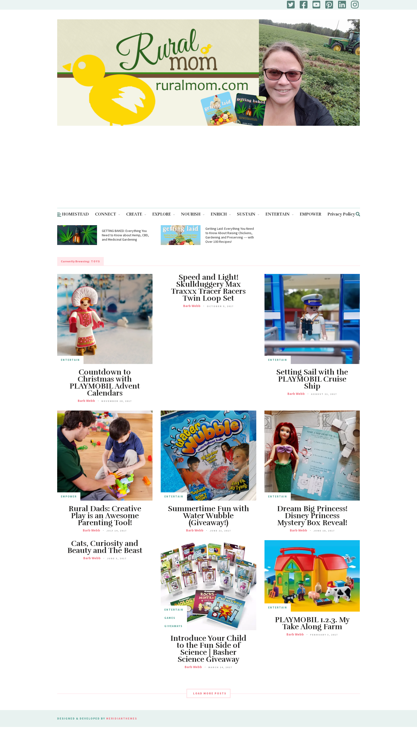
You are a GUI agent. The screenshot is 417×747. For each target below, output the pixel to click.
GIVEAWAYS (173, 626)
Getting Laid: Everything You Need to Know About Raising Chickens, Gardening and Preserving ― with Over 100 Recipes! (229, 235)
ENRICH (219, 214)
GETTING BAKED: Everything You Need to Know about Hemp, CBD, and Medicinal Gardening (125, 235)
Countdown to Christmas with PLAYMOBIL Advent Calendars (105, 383)
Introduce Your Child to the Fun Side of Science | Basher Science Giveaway (208, 649)
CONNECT (105, 214)
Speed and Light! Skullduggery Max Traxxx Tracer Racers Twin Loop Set (208, 288)
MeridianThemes (121, 718)
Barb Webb (86, 400)
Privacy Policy (341, 214)
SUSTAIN (246, 214)
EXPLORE (161, 214)
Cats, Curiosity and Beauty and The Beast (104, 547)
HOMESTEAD (75, 214)
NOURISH (191, 214)
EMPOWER (310, 214)
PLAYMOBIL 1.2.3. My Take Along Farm (312, 623)
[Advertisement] (208, 171)
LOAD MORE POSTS (209, 693)
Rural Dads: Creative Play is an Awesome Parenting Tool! (105, 515)
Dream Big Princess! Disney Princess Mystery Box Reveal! (312, 515)
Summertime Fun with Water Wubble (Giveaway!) (208, 515)
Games (169, 618)
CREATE (134, 214)
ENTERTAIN (277, 214)
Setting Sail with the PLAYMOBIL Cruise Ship (312, 379)
